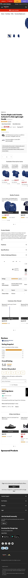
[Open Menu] (2, 7)
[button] (10, 212)
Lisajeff (3, 393)
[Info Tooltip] (22, 127)
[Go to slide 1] (9, 35)
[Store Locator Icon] (1, 4)
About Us (3, 505)
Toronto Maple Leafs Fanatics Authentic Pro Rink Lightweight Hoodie (12, 117)
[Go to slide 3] (18, 35)
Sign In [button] (14, 486)
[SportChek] (10, 1)
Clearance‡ (3, 129)
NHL (12, 13)
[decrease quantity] (2, 157)
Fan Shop (7, 13)
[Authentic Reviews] (8, 341)
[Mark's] (17, 1)
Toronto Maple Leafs (20, 13)
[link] (6, 121)
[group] (5, 217)
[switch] (14, 269)
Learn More (4, 533)
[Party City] (24, 1)
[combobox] (14, 381)
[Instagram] (9, 543)
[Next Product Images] (25, 28)
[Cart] (26, 7)
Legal (2, 510)
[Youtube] (12, 543)
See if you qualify (9, 140)
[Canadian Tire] (3, 1)
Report (17, 406)
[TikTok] (6, 543)
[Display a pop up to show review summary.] (12, 437)
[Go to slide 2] (14, 35)
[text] (6, 184)
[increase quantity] (11, 157)
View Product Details (6, 123)
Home (2, 13)
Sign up (4, 523)
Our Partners (4, 500)
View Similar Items (16, 123)
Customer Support (5, 496)
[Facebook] (3, 543)
